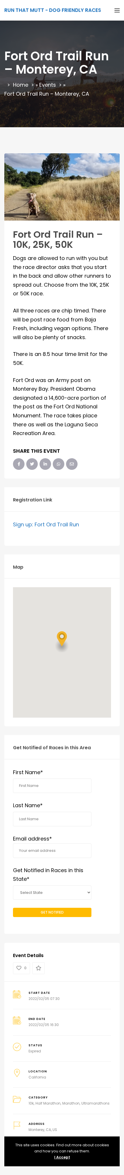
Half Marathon (48, 1103)
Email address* (32, 838)
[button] (62, 642)
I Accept (62, 1157)
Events (47, 84)
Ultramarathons (95, 1103)
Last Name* (28, 805)
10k (31, 1103)
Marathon (71, 1103)
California (37, 1077)
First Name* (28, 772)
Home (20, 84)
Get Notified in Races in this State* (48, 875)
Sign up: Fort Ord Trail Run (46, 524)
